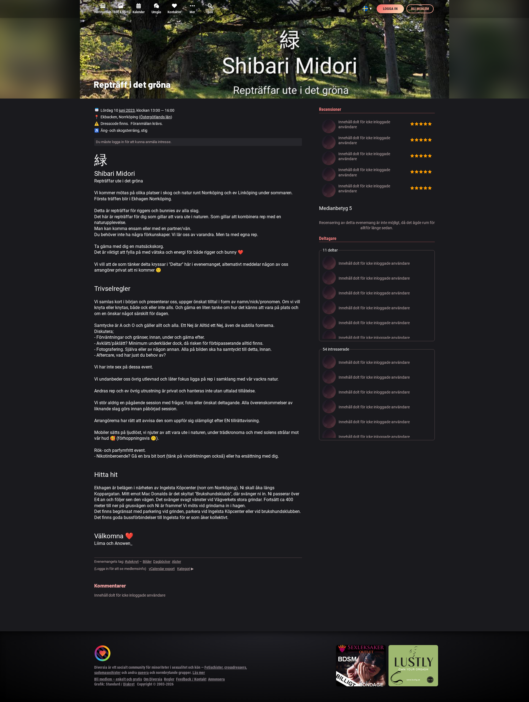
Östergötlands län (155, 117)
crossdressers (235, 667)
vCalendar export (162, 569)
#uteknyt (132, 561)
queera (143, 672)
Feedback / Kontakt (191, 679)
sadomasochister (107, 672)
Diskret (128, 684)
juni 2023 (127, 110)
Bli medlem (420, 9)
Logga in (390, 9)
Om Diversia (153, 679)
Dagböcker (161, 561)
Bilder (147, 561)
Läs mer (199, 672)
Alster (176, 561)
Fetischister (213, 667)
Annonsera (216, 679)
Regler (169, 679)
